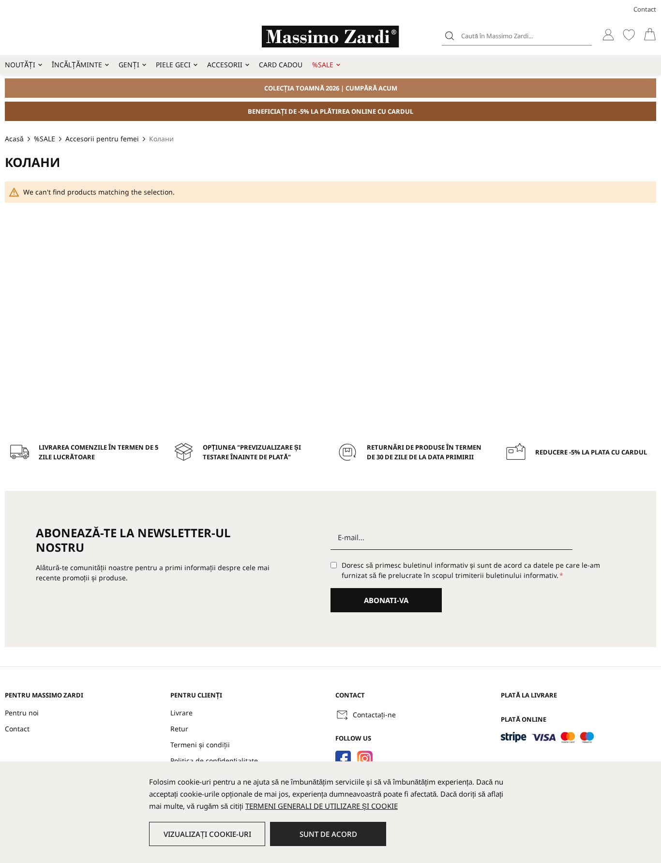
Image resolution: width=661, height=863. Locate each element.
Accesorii (224, 64)
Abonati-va (386, 600)
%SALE (322, 64)
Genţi (129, 64)
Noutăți (20, 64)
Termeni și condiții (200, 744)
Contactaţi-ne (374, 714)
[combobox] (517, 35)
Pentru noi (22, 712)
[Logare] (608, 34)
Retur (179, 728)
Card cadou (280, 64)
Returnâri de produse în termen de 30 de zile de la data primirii (424, 452)
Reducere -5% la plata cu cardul (591, 452)
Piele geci (173, 64)
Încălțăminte (77, 64)
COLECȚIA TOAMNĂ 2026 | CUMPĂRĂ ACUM (330, 88)
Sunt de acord (328, 834)
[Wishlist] (628, 34)
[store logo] (330, 36)
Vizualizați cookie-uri (207, 834)
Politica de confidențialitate (214, 760)
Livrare (181, 712)
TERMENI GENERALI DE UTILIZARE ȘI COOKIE (321, 806)
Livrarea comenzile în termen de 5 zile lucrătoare (98, 452)
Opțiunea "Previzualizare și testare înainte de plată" (252, 452)
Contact (644, 9)
